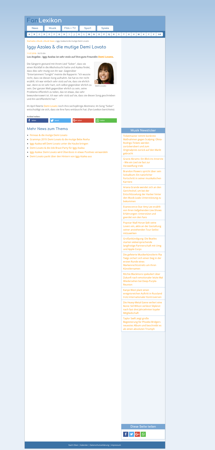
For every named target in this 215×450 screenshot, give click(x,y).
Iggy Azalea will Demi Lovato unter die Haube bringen (59, 143)
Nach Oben (73, 445)
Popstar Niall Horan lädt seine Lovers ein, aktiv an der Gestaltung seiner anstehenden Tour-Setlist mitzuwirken (142, 228)
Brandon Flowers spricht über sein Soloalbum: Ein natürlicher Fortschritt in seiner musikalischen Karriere (142, 176)
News (35, 28)
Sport (87, 28)
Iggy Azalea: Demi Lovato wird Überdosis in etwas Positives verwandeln (69, 152)
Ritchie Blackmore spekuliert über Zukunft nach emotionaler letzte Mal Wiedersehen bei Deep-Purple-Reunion (143, 279)
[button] (37, 120)
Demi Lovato (105, 56)
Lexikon (44, 20)
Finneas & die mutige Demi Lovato (48, 135)
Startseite (31, 41)
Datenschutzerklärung (99, 445)
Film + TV (70, 28)
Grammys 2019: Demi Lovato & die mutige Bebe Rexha (60, 139)
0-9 (159, 34)
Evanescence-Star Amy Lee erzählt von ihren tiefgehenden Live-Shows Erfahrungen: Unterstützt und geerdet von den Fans (142, 212)
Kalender (84, 445)
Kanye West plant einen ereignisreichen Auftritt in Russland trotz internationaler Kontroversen (142, 293)
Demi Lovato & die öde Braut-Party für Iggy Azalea (57, 147)
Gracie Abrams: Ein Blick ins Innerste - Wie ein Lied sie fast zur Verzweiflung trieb (143, 162)
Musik (52, 28)
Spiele (105, 28)
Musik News (49, 41)
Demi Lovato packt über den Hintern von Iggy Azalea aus (61, 156)
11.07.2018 (31, 53)
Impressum (116, 445)
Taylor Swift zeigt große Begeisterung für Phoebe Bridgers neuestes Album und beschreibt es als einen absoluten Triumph (142, 324)
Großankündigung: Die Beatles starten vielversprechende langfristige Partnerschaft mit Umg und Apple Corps (142, 244)
